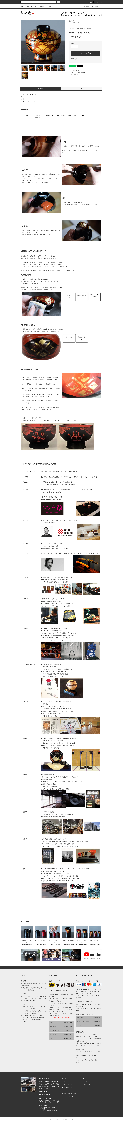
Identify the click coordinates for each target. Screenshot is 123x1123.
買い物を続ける (74, 74)
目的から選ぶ (42, 6)
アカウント (89, 2)
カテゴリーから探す (31, 6)
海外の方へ (75, 24)
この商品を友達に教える (76, 70)
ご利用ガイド (51, 6)
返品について (74, 58)
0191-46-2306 (95, 6)
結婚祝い (74, 21)
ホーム (22, 6)
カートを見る (86, 1081)
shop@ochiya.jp (47, 1098)
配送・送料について (67, 1087)
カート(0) (99, 2)
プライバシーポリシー (68, 1096)
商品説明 (41, 88)
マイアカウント (87, 1078)
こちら (99, 995)
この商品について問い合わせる (78, 72)
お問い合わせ (86, 6)
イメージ (82, 88)
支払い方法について (67, 1084)
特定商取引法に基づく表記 (77, 60)
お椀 (73, 20)
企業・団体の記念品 (77, 22)
